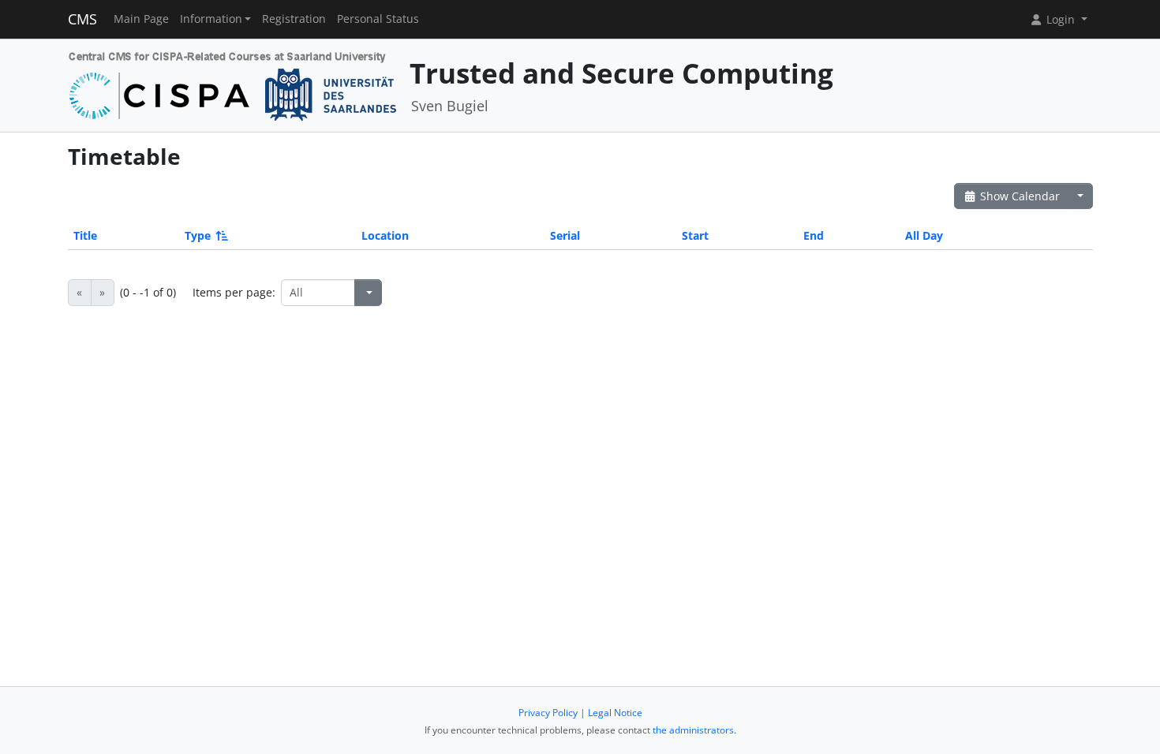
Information (211, 19)
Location (385, 235)
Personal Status (378, 19)
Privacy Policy (548, 712)
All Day (924, 235)
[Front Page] (233, 84)
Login (1060, 19)
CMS (82, 18)
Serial (565, 235)
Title (85, 235)
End (813, 235)
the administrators (693, 730)
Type (198, 235)
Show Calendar (1018, 195)
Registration (294, 19)
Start (695, 235)
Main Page (141, 19)
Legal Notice (615, 712)
